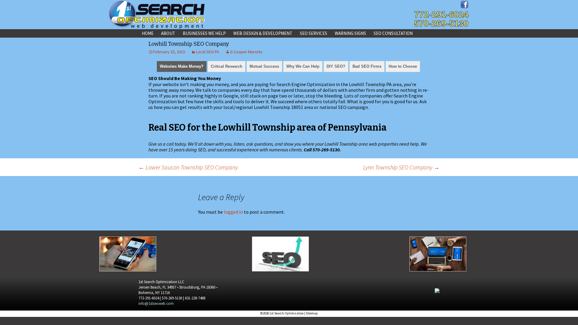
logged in (233, 212)
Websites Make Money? (182, 66)
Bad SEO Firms (367, 66)
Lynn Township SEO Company (401, 167)
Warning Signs (350, 33)
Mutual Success (264, 66)
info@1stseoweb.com (156, 303)
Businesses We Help (204, 33)
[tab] (182, 66)
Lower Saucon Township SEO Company (188, 167)
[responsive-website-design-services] (127, 253)
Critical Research (226, 66)
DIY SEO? (336, 66)
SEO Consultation (393, 33)
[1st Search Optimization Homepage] (156, 14)
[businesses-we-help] (280, 253)
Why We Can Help (302, 66)
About (168, 33)
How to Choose (403, 66)
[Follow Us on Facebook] (464, 4)
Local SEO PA (207, 51)
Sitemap (312, 313)
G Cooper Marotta (246, 51)
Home (148, 33)
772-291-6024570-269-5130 (441, 19)
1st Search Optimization (286, 313)
